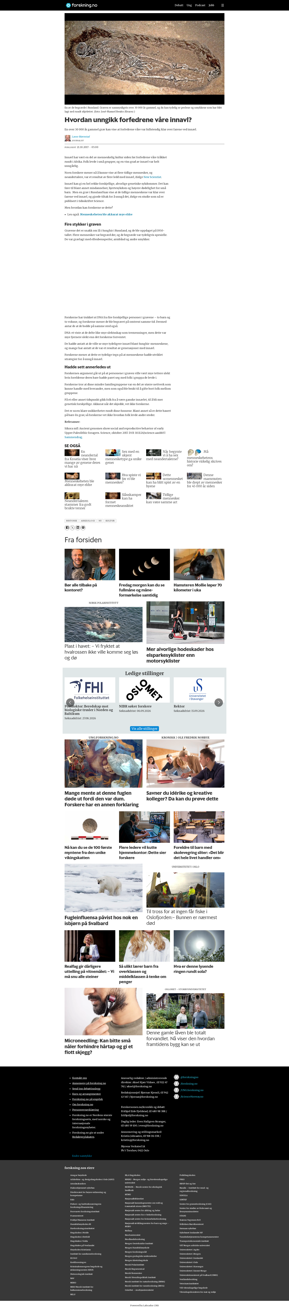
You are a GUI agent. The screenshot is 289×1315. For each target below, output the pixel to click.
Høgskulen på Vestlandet (82, 1245)
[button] (70, 702)
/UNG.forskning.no (192, 1090)
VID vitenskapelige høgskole (194, 1288)
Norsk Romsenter (133, 1273)
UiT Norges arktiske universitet (195, 1245)
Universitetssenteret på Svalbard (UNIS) (199, 1275)
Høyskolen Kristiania (80, 1249)
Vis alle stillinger (144, 729)
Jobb (211, 5)
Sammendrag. (74, 437)
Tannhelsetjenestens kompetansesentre (199, 1237)
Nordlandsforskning (135, 1239)
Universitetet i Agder (189, 1249)
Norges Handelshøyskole (137, 1247)
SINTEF (183, 1199)
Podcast (200, 5)
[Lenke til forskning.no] (116, 4)
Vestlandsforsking (188, 1279)
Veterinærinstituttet (189, 1283)
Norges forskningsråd (136, 1252)
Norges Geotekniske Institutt (139, 1243)
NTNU (128, 1194)
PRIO (182, 1179)
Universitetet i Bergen (190, 1254)
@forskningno (189, 1077)
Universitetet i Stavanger (191, 1266)
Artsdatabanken (78, 1183)
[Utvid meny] (222, 5)
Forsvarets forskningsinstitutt (84, 1211)
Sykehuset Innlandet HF (191, 1232)
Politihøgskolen (187, 1175)
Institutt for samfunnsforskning (85, 1254)
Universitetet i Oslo (189, 1262)
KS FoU (73, 1258)
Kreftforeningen (78, 1262)
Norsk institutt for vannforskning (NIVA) (144, 1286)
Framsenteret (76, 1215)
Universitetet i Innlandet (191, 1258)
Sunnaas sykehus (188, 1228)
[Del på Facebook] (67, 527)
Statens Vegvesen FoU (190, 1220)
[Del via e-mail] (83, 527)
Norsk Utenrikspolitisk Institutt (140, 1277)
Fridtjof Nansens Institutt (82, 1220)
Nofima (128, 1230)
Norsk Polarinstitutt (134, 1264)
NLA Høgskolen (132, 1175)
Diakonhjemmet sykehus (82, 1188)
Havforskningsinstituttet (82, 1228)
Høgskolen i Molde (79, 1232)
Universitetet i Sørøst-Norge (193, 1270)
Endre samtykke (82, 1155)
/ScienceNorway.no (191, 1096)
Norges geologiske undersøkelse (141, 1256)
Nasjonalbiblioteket (134, 1198)
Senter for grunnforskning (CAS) (195, 1204)
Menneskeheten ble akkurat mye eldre (106, 214)
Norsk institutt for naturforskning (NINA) (145, 1281)
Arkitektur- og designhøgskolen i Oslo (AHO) (92, 1179)
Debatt (179, 5)
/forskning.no (188, 1083)
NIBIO (73, 1282)
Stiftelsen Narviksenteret (192, 1224)
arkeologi (88, 521)
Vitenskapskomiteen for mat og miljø (198, 1292)
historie (71, 521)
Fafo (72, 1199)
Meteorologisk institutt (81, 1274)
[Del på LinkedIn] (77, 527)
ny (100, 521)
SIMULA (184, 1195)
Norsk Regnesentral (134, 1269)
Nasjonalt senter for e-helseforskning (143, 1214)
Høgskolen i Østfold (80, 1237)
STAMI (183, 1215)
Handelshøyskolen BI (80, 1224)
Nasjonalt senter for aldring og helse (142, 1210)
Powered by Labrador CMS (144, 1305)
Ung (189, 5)
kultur (110, 521)
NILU (72, 1294)
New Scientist (152, 177)
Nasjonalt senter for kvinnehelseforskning (145, 1219)
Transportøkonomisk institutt (194, 1241)
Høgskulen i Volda (79, 1241)
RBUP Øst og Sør (188, 1183)
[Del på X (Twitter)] (72, 527)
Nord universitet (132, 1235)
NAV (72, 1278)
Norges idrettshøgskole (136, 1260)
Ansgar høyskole (78, 1175)
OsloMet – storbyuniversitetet (139, 1290)
